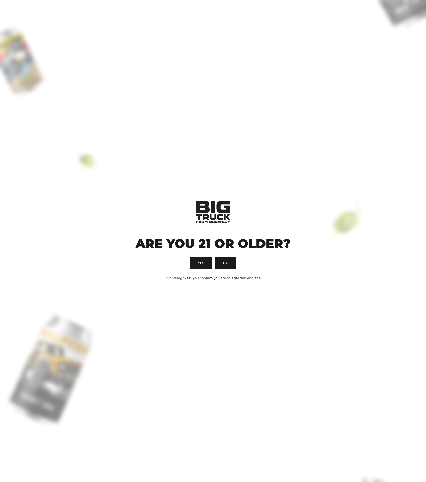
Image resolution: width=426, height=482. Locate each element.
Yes (201, 263)
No (226, 263)
